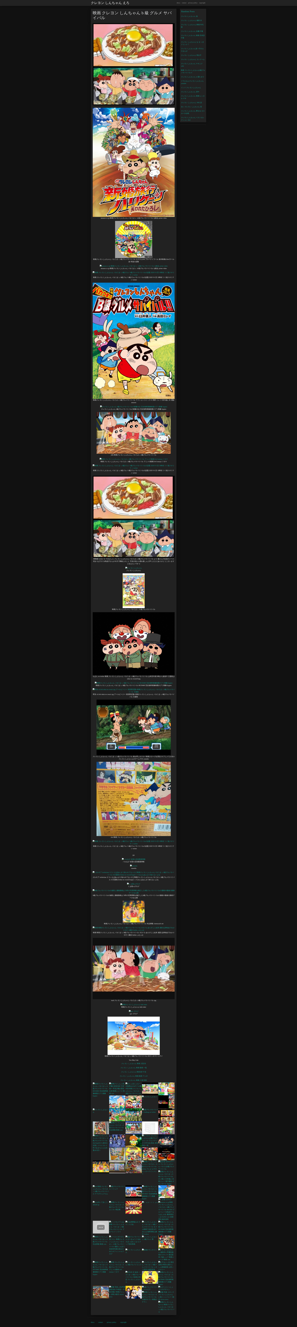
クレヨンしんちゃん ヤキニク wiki (192, 65)
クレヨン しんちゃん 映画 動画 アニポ (134, 1076)
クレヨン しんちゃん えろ (110, 3)
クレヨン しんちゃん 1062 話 (191, 102)
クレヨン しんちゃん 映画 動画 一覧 (134, 1068)
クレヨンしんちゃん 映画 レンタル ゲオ (193, 97)
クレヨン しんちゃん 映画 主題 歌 (133, 1063)
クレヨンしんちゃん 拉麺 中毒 (192, 31)
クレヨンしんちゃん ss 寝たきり (192, 77)
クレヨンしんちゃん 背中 (190, 92)
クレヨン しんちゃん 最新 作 (191, 20)
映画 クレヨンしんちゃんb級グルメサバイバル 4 (193, 71)
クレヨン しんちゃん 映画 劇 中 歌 (133, 1072)
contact (184, 3)
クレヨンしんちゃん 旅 (189, 16)
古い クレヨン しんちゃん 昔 (191, 107)
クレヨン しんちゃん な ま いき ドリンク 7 (192, 43)
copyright (202, 3)
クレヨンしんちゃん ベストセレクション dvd (192, 119)
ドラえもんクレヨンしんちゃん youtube (192, 82)
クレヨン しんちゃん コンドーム (193, 59)
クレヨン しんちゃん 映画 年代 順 (192, 26)
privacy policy (192, 3)
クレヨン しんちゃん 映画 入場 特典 (134, 1080)
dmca (178, 3)
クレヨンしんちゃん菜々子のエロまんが (192, 50)
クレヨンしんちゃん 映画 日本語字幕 (193, 37)
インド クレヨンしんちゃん (191, 87)
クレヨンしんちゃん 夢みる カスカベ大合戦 (193, 112)
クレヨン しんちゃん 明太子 (191, 55)
